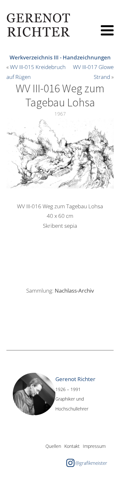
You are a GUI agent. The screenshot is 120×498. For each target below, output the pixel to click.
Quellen (53, 446)
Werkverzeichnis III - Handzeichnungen (60, 57)
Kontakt (72, 446)
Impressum (94, 446)
